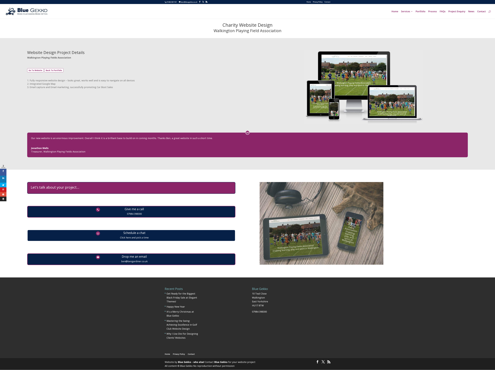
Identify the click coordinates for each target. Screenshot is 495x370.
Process (432, 11)
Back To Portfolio (54, 70)
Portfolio (420, 11)
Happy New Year (176, 306)
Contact (327, 2)
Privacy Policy (318, 2)
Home (309, 2)
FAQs (443, 11)
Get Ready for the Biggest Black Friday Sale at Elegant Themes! (182, 297)
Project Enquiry (456, 11)
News (471, 11)
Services (405, 11)
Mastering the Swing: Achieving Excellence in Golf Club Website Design (182, 324)
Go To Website (35, 70)
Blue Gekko (221, 362)
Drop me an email (134, 256)
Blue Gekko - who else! (191, 362)
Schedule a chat (134, 233)
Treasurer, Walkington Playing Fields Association (58, 151)
